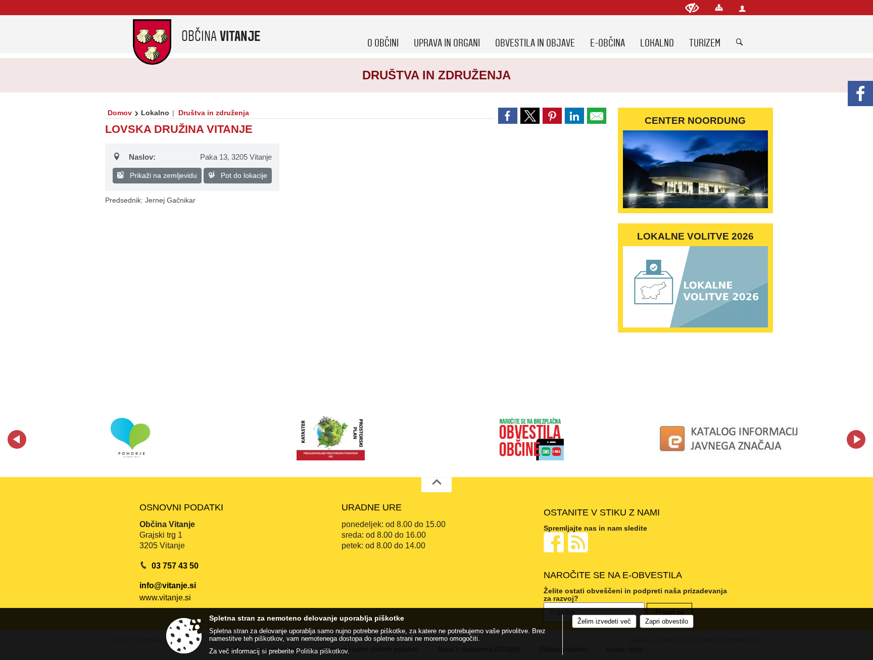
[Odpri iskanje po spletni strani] (739, 42)
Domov (120, 113)
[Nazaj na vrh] (436, 484)
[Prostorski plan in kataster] (331, 437)
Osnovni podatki (181, 507)
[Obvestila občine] (530, 437)
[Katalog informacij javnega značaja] (730, 437)
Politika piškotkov (322, 651)
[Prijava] (742, 8)
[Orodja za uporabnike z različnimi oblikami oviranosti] (692, 8)
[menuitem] (383, 34)
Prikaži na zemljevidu (162, 175)
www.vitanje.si (165, 597)
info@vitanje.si (167, 585)
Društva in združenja (213, 113)
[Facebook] (860, 93)
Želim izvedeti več (604, 621)
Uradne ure (372, 507)
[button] (17, 439)
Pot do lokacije (243, 175)
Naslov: (142, 157)
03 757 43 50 (175, 565)
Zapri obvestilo (666, 621)
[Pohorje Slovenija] (130, 437)
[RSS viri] (579, 542)
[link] (508, 116)
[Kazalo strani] (718, 7)
